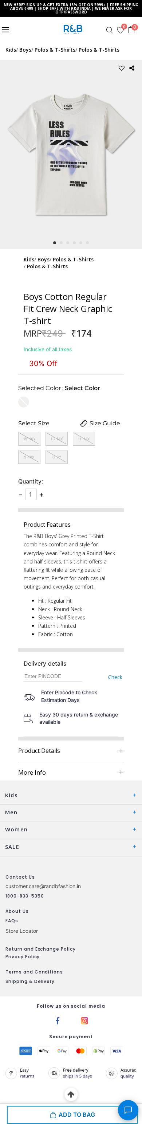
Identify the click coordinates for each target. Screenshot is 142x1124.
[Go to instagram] (84, 1020)
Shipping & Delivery (30, 981)
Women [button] (16, 829)
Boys (25, 49)
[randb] (74, 29)
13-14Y (57, 439)
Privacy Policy (22, 957)
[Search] (109, 30)
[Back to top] (71, 1095)
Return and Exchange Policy (40, 949)
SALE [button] (12, 846)
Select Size (34, 423)
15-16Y (29, 439)
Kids (10, 49)
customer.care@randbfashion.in (43, 886)
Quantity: (30, 481)
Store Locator (21, 931)
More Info (32, 772)
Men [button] (11, 812)
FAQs (11, 921)
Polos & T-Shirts (55, 49)
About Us (17, 911)
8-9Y (56, 457)
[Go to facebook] (57, 1020)
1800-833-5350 (24, 896)
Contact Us (20, 877)
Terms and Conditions (34, 972)
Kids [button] (11, 795)
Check (115, 677)
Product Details (39, 751)
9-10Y (29, 457)
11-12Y (84, 439)
